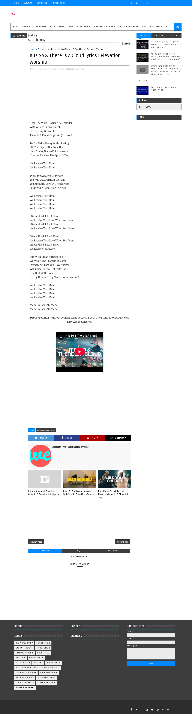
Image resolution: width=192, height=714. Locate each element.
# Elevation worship (46, 430)
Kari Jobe (41, 26)
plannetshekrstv (47, 683)
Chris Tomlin (43, 648)
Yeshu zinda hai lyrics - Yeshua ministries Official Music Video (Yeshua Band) (165, 57)
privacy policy (58, 3)
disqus (79, 550)
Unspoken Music (48, 673)
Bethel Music (57, 26)
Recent (159, 35)
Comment (120, 438)
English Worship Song (155, 26)
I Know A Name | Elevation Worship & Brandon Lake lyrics (43, 493)
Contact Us (42, 3)
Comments (174, 35)
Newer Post (36, 541)
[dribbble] (157, 709)
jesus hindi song (46, 678)
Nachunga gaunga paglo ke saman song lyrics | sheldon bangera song (166, 44)
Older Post (122, 541)
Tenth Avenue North (26, 673)
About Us (28, 3)
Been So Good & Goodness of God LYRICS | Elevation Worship (78, 493)
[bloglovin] (152, 709)
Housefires (43, 653)
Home (16, 3)
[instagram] (147, 3)
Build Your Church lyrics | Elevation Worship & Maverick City (113, 494)
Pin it (95, 438)
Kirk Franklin (36, 658)
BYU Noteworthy (24, 643)
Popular (144, 35)
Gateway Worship (25, 653)
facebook (113, 550)
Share (68, 438)
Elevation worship (105, 26)
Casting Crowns (24, 648)
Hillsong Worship (79, 26)
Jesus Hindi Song (129, 26)
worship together (25, 688)
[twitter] (136, 3)
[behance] (168, 709)
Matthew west (23, 663)
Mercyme (38, 663)
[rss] (162, 709)
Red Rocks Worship (26, 668)
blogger (45, 550)
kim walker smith (25, 683)
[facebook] (131, 3)
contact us (142, 81)
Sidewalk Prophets (50, 668)
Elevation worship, (76, 68)
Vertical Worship (25, 678)
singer (26, 26)
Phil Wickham (53, 663)
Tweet (43, 438)
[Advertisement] (79, 96)
